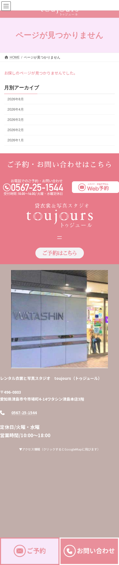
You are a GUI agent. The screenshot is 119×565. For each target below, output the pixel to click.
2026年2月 (15, 129)
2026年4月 (15, 109)
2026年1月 (15, 140)
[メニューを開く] (59, 237)
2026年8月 (15, 98)
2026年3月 (15, 119)
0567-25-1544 (24, 412)
